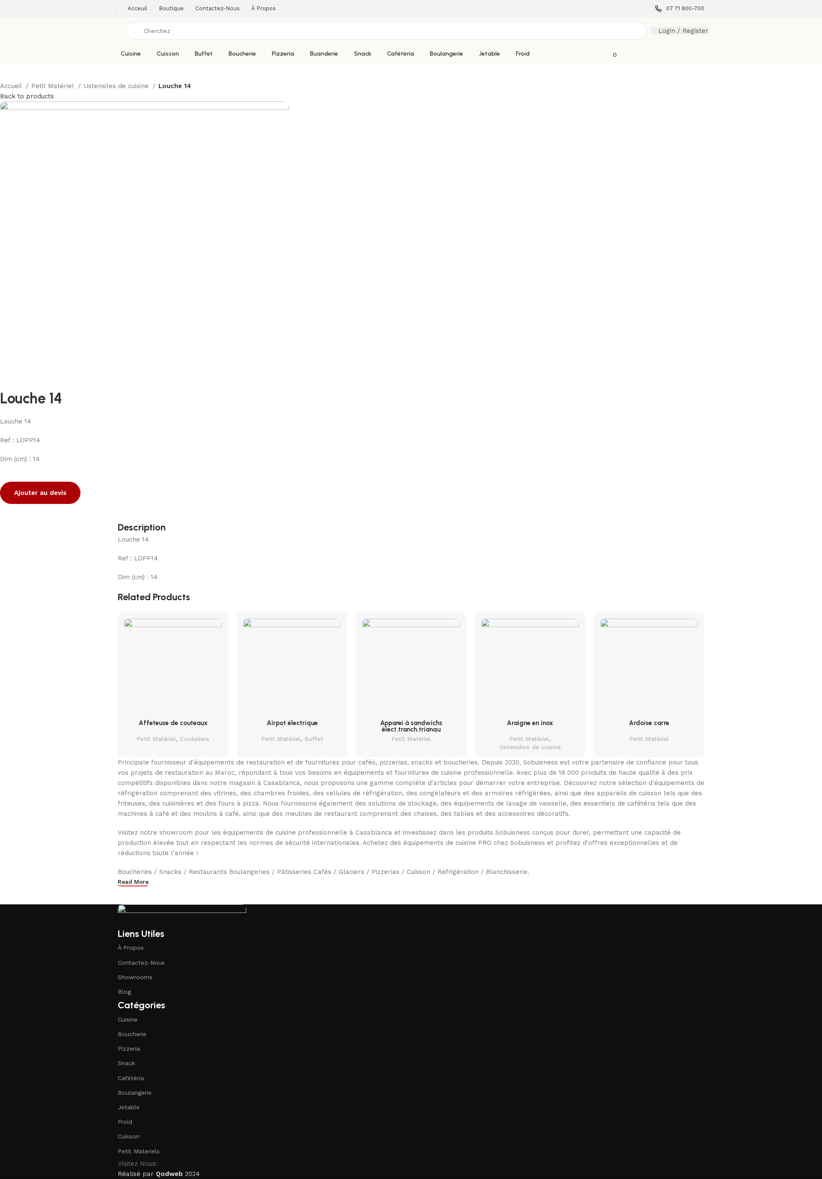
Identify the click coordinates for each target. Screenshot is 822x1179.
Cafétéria (131, 1078)
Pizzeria (129, 1048)
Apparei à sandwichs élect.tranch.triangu (411, 726)
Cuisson (129, 1136)
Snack (126, 1063)
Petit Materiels (139, 1151)
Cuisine (127, 1019)
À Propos (131, 947)
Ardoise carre (649, 723)
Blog (124, 991)
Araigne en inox (530, 723)
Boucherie (132, 1034)
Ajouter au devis (40, 493)
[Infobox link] (679, 8)
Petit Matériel (53, 86)
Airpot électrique (292, 723)
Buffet (313, 738)
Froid (125, 1121)
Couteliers (194, 738)
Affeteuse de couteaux (173, 723)
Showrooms (135, 977)
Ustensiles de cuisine (117, 86)
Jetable (129, 1107)
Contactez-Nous (141, 962)
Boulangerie (135, 1092)
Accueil (12, 86)
